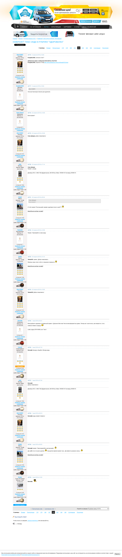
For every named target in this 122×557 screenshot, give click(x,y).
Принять (117, 554)
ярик (20, 164)
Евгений (20, 320)
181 (75, 48)
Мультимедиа (56, 27)
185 (91, 48)
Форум (46, 27)
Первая (48, 48)
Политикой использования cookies (10, 554)
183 (83, 48)
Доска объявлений (89, 27)
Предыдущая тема (37, 508)
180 (71, 48)
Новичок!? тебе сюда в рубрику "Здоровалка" (49, 38)
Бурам (20, 477)
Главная (15, 38)
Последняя (105, 48)
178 (63, 48)
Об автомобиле (35, 27)
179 (67, 48)
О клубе (77, 27)
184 (87, 48)
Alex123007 (20, 54)
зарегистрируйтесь (33, 520)
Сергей (20, 347)
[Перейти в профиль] (19, 67)
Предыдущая (56, 48)
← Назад (19, 524)
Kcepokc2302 (20, 86)
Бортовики (67, 27)
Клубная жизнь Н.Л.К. (30, 38)
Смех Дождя (20, 112)
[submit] (77, 21)
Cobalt (20, 197)
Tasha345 (20, 230)
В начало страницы (20, 505)
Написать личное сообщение (20, 77)
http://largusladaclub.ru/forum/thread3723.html (56, 62)
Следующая (97, 48)
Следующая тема (49, 508)
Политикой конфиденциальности (30, 554)
